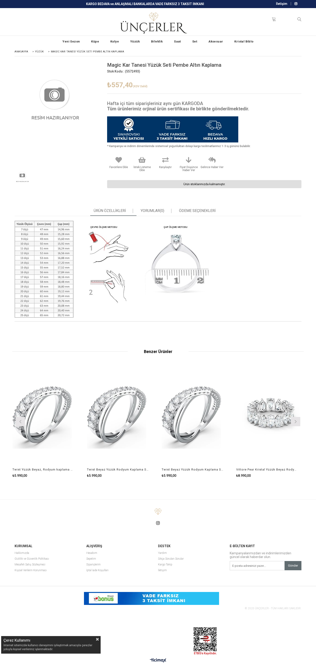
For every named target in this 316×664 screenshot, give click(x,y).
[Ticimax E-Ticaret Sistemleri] (158, 660)
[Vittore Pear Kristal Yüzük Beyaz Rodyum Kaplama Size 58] (270, 415)
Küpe (95, 41)
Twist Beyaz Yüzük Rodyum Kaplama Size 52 (193, 469)
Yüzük (135, 41)
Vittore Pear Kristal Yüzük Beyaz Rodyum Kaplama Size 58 (267, 469)
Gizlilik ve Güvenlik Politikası (32, 558)
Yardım (162, 553)
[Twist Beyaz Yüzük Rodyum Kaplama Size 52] (195, 415)
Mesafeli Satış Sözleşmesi (30, 564)
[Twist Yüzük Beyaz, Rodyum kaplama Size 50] (46, 415)
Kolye (114, 41)
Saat (177, 41)
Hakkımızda (22, 553)
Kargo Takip (165, 564)
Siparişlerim (93, 564)
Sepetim (91, 558)
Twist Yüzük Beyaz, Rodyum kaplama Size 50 (43, 469)
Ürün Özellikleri (110, 211)
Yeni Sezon (71, 41)
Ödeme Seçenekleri (197, 211)
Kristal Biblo (243, 41)
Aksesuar (215, 41)
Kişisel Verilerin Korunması (31, 570)
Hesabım (91, 553)
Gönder (293, 565)
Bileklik (157, 41)
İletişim (281, 3)
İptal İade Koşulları (97, 570)
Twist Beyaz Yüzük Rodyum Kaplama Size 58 (118, 469)
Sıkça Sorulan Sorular (171, 558)
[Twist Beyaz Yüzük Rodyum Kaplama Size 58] (121, 415)
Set (194, 41)
